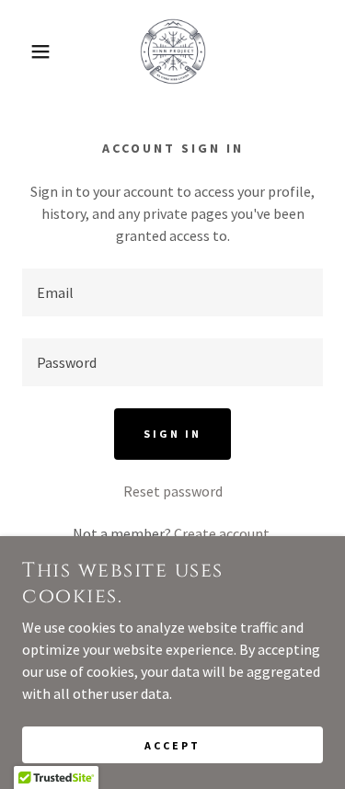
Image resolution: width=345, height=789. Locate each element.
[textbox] (172, 292)
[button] (27, 51)
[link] (173, 51)
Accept (172, 745)
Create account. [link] (223, 533)
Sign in (172, 433)
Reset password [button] (173, 491)
